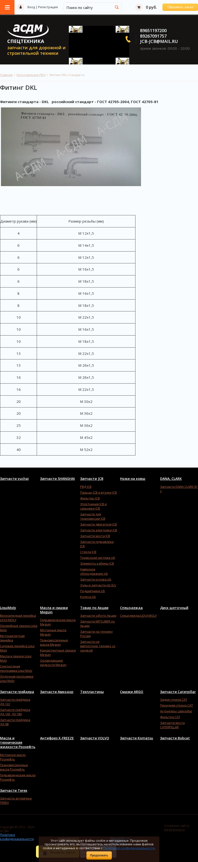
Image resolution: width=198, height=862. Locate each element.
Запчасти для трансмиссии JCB (92, 516)
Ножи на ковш (132, 479)
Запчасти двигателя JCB (98, 524)
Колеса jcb (88, 597)
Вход (31, 7)
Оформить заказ (180, 7)
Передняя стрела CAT (176, 705)
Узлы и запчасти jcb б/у (98, 585)
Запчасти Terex (13, 790)
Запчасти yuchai (14, 479)
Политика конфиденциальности (17, 837)
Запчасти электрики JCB (98, 530)
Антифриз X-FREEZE (57, 738)
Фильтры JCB (90, 498)
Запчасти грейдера (17, 692)
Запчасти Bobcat (175, 738)
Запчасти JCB (91, 479)
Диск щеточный (174, 608)
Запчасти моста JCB (95, 536)
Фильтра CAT (170, 717)
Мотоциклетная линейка (12, 638)
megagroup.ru (174, 829)
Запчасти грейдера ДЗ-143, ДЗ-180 (15, 712)
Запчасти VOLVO (94, 738)
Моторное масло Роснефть (13, 757)
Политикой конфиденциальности (129, 848)
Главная (6, 75)
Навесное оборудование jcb (94, 571)
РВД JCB (86, 486)
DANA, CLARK (171, 479)
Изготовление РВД (31, 75)
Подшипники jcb (92, 591)
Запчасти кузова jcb (95, 579)
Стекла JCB (88, 552)
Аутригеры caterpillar (176, 711)
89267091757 (153, 36)
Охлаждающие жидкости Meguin (53, 662)
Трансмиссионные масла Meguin (54, 642)
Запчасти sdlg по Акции (98, 615)
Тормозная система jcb (97, 557)
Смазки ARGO (131, 692)
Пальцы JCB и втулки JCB (98, 492)
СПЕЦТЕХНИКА (25, 41)
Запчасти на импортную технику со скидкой (97, 645)
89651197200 (153, 30)
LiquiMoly (8, 608)
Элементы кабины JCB (97, 563)
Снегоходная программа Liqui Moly (16, 668)
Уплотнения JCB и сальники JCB (93, 506)
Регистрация (48, 7)
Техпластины (92, 692)
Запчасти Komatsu (136, 738)
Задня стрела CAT (173, 699)
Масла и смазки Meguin (54, 610)
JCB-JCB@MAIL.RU (159, 41)
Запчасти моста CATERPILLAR (172, 725)
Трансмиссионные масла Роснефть (14, 767)
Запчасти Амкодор (56, 692)
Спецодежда (131, 608)
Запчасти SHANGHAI (57, 479)
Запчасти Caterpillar (178, 692)
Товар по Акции (94, 608)
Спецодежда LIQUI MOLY (138, 615)
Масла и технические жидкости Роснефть (17, 742)
